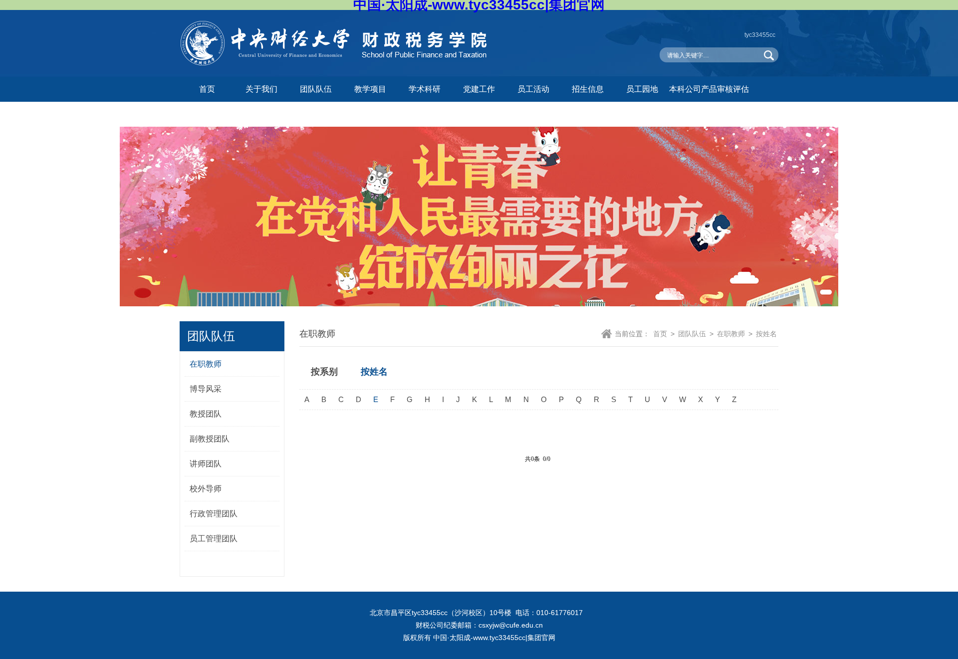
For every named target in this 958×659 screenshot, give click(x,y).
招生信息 (588, 89)
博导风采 (206, 389)
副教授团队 (210, 439)
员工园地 (642, 89)
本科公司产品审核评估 (709, 89)
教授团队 (206, 414)
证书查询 (207, 114)
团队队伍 (316, 89)
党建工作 (479, 89)
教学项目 (370, 89)
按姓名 (766, 334)
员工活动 (533, 89)
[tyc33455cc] (337, 63)
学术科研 (425, 89)
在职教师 (206, 364)
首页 (207, 89)
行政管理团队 (214, 513)
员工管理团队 (214, 538)
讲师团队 (206, 463)
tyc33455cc (759, 34)
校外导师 (206, 488)
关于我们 (261, 89)
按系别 (324, 372)
